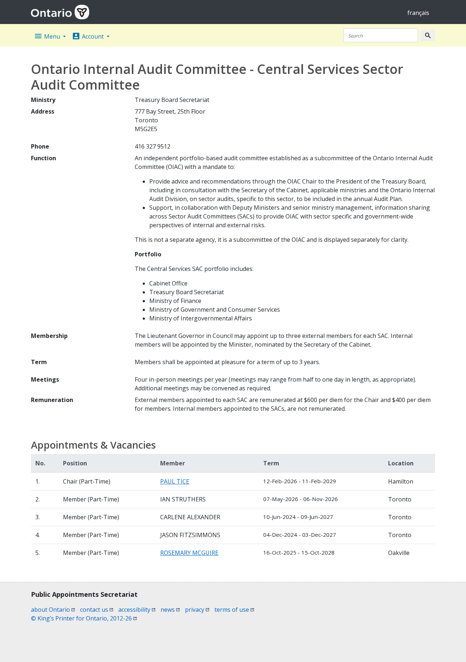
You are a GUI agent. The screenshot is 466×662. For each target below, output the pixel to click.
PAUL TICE (174, 481)
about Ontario (53, 610)
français (418, 13)
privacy (197, 610)
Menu (48, 36)
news (170, 610)
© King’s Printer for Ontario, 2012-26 (84, 618)
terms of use (234, 610)
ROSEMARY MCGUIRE (189, 553)
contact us (96, 610)
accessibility (136, 610)
